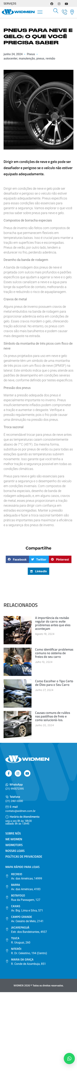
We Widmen (13, 839)
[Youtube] (66, 4)
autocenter (10, 58)
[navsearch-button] (56, 11)
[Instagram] (59, 4)
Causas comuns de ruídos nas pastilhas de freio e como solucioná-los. (52, 716)
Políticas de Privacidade (23, 856)
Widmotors (14, 845)
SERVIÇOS (10, 3)
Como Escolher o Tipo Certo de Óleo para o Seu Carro (54, 683)
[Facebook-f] (8, 773)
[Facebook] (52, 4)
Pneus (31, 54)
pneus (40, 58)
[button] (40, 12)
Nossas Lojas (15, 850)
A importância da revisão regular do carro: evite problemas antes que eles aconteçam (52, 623)
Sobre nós (13, 833)
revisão (50, 58)
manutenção (27, 58)
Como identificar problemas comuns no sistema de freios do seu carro (54, 653)
